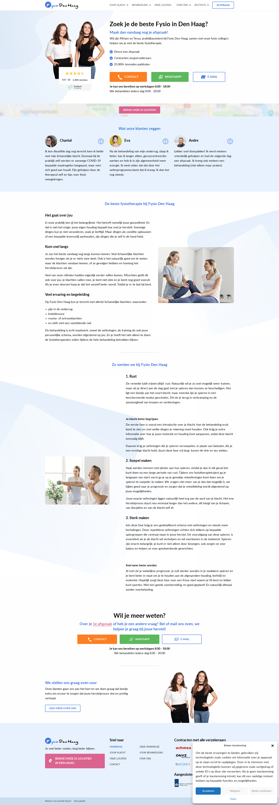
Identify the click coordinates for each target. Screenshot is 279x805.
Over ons (182, 5)
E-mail (212, 77)
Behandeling (140, 5)
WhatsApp (173, 77)
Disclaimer (79, 801)
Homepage (116, 747)
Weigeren (235, 791)
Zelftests (200, 5)
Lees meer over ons (62, 708)
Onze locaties (162, 5)
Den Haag (62, 5)
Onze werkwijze (150, 747)
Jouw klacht (117, 5)
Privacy (233, 799)
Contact (115, 764)
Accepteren (208, 791)
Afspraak (223, 5)
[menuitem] (163, 5)
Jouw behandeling (151, 753)
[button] (272, 745)
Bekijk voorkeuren (261, 791)
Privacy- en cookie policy (58, 801)
